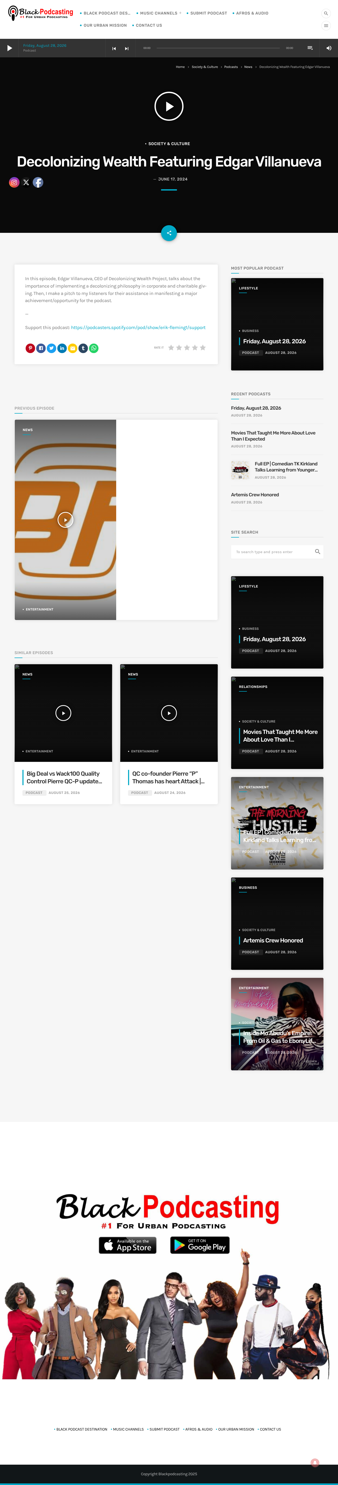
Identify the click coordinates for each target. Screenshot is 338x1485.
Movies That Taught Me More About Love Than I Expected (273, 436)
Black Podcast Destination (107, 13)
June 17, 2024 (172, 179)
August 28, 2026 (281, 353)
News (248, 67)
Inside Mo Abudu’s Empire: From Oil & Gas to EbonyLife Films (279, 1041)
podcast (139, 793)
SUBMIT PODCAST (208, 13)
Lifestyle (248, 288)
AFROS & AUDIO (252, 13)
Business (250, 331)
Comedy (249, 822)
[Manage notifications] (315, 1463)
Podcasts (231, 67)
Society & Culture (205, 67)
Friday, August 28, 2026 (45, 45)
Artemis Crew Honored (255, 495)
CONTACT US (149, 25)
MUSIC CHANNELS (158, 13)
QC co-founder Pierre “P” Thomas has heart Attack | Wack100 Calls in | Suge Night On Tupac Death (170, 785)
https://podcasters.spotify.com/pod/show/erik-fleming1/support (138, 327)
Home (180, 67)
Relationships (253, 687)
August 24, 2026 (170, 793)
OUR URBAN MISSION (105, 25)
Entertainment (145, 751)
